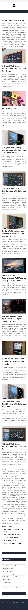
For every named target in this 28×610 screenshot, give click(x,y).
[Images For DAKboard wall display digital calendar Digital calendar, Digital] (14, 306)
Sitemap (14, 604)
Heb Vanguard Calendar (7, 582)
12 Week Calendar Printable (11, 537)
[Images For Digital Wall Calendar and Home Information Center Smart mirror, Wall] (14, 221)
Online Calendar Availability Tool (9, 574)
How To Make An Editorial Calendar (9, 587)
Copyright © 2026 (14, 607)
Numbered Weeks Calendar (8, 568)
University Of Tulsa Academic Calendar (10, 565)
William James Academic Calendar (13, 543)
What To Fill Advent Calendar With (9, 576)
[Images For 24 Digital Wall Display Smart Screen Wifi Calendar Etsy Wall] (14, 391)
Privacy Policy (16, 602)
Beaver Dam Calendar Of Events (9, 585)
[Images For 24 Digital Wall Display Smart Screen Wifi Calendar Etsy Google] (14, 55)
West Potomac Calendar (7, 563)
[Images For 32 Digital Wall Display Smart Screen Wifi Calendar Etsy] (14, 178)
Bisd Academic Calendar (10, 540)
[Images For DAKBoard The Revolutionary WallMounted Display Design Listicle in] (14, 265)
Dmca (4, 602)
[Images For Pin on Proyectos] (14, 98)
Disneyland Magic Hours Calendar (12, 534)
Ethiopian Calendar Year (7, 579)
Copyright (23, 602)
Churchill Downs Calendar (7, 571)
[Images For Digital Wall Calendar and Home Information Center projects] (14, 348)
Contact (9, 602)
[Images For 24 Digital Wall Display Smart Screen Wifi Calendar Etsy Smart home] (14, 137)
